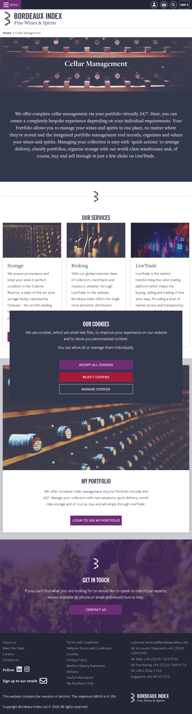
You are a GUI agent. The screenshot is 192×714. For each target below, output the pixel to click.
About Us (9, 642)
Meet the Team (14, 648)
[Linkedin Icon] (19, 669)
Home (7, 33)
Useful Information (80, 678)
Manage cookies (96, 389)
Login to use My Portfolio (96, 520)
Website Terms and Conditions (89, 648)
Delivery (72, 672)
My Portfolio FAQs (80, 683)
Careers (8, 654)
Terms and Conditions (83, 642)
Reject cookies (96, 377)
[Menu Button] (10, 4)
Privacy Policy (77, 660)
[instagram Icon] (27, 669)
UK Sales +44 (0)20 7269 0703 (154, 659)
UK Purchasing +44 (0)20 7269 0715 (159, 665)
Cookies (73, 654)
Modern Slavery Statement (86, 666)
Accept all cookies (96, 365)
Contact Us (11, 660)
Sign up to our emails (21, 680)
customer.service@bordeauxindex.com (159, 642)
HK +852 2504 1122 (146, 671)
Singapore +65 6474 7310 (150, 677)
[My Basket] (163, 4)
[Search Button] (173, 4)
